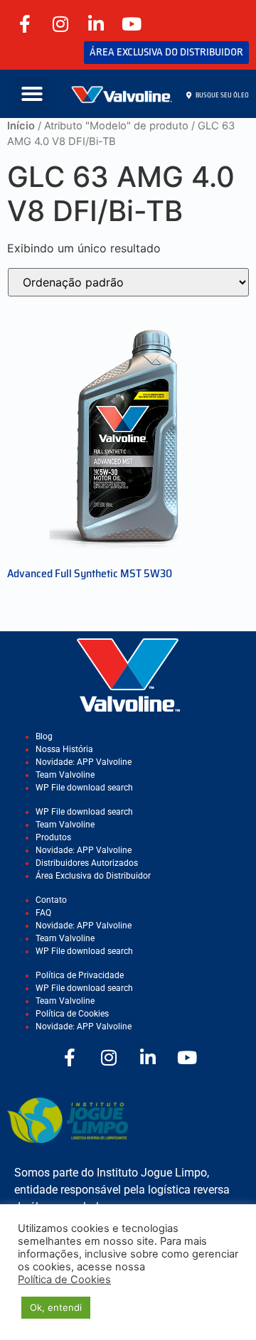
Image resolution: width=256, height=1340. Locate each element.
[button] (32, 94)
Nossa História (64, 749)
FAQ (43, 913)
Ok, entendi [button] (56, 1307)
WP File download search (84, 788)
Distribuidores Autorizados (87, 863)
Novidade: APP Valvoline (84, 762)
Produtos (53, 837)
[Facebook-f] (25, 23)
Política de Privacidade (80, 975)
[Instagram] (60, 23)
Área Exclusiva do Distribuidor (93, 876)
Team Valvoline (65, 775)
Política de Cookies (72, 1014)
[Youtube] (131, 23)
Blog (44, 736)
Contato (51, 900)
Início (21, 125)
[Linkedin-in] (96, 23)
